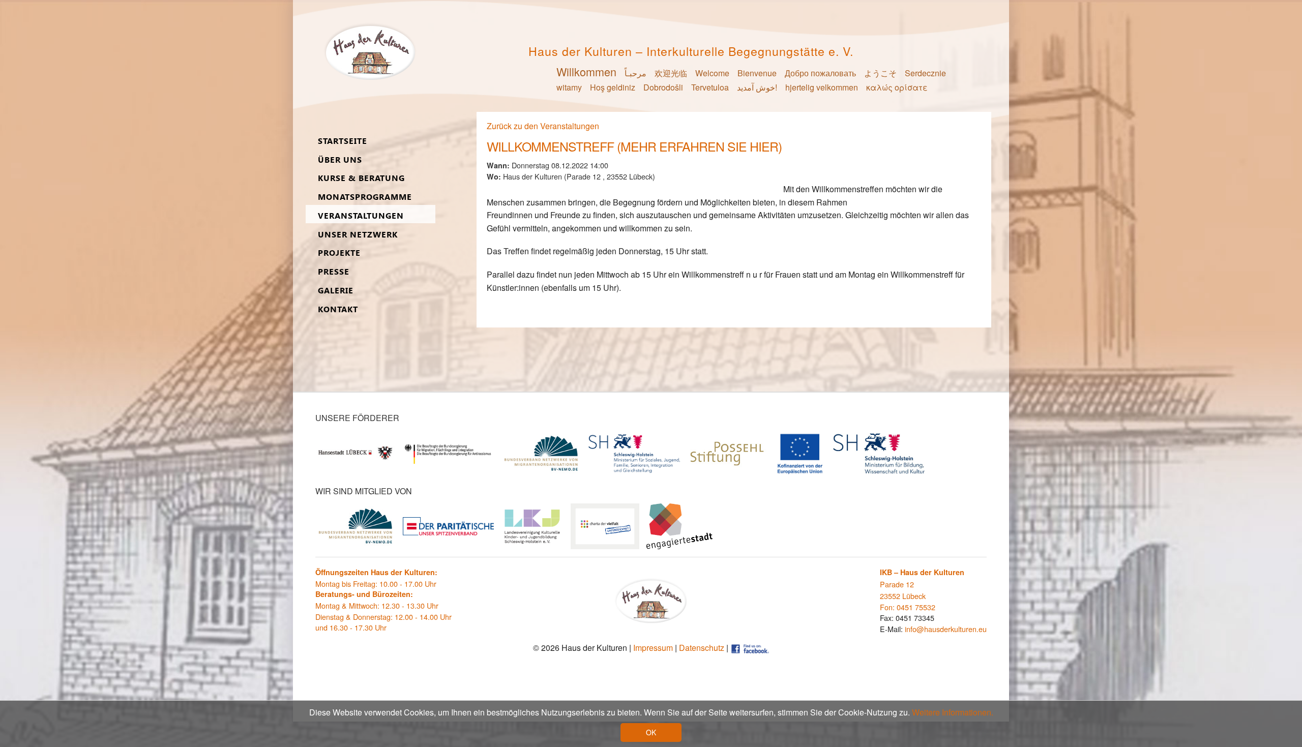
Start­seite (342, 141)
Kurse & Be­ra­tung (361, 178)
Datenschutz (701, 647)
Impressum (653, 647)
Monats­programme (365, 197)
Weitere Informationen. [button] (952, 712)
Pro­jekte (339, 253)
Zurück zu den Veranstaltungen (543, 126)
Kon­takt (338, 309)
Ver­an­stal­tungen (361, 216)
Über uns (340, 160)
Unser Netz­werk (358, 235)
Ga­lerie (335, 290)
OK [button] (651, 732)
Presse (333, 272)
